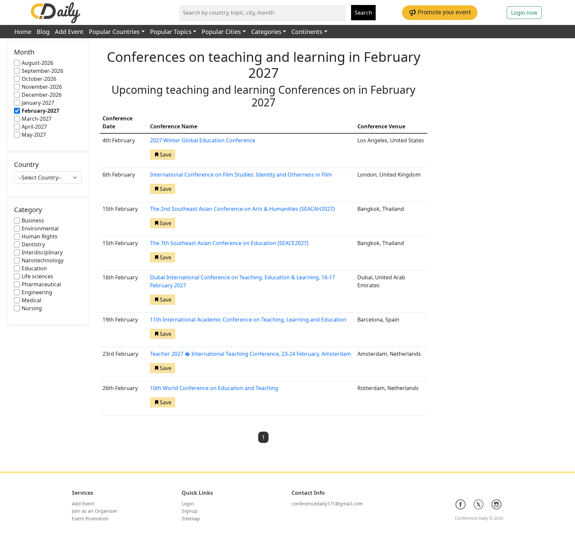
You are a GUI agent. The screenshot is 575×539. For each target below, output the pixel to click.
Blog (43, 32)
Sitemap (191, 518)
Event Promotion (90, 518)
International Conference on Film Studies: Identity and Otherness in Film (241, 174)
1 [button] (263, 437)
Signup (190, 511)
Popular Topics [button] (171, 32)
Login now (524, 12)
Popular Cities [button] (221, 32)
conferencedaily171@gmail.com (327, 503)
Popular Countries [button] (114, 32)
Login (188, 503)
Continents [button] (306, 32)
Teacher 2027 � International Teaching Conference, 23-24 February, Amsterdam (250, 353)
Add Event (69, 32)
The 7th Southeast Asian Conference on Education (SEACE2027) (229, 243)
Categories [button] (266, 32)
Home (22, 32)
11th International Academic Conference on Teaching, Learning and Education (248, 319)
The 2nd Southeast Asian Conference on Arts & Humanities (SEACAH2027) (242, 208)
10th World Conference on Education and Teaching (214, 388)
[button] (162, 155)
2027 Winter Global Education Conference (202, 140)
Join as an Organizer (94, 511)
